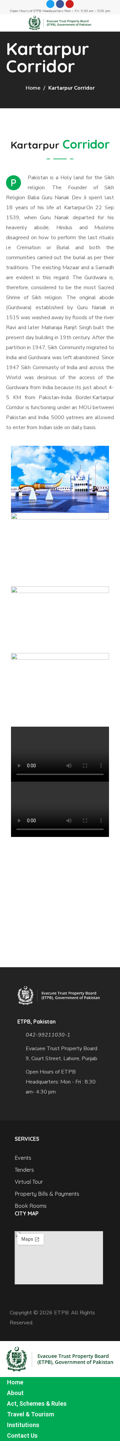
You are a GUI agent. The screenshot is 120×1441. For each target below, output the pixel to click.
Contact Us (22, 1435)
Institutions (23, 1424)
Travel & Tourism (30, 1414)
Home (33, 88)
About (15, 1392)
